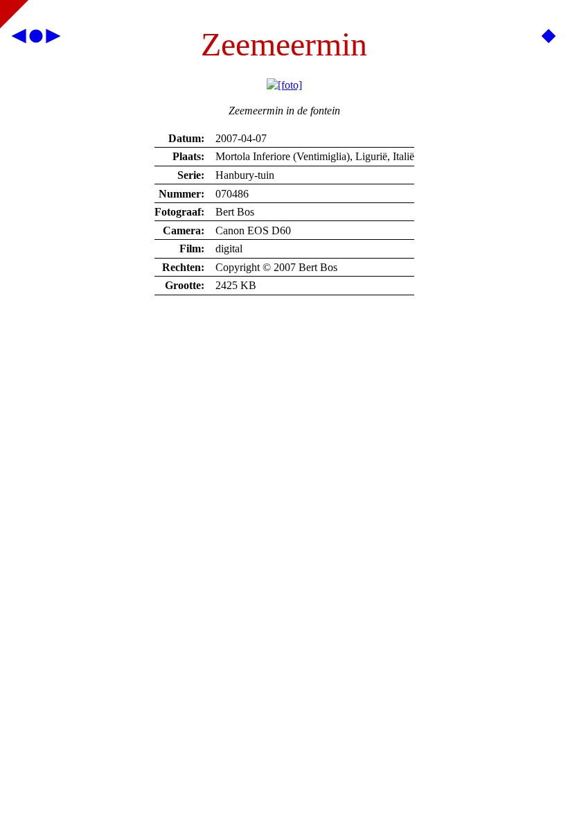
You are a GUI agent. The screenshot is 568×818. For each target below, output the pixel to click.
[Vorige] (19, 39)
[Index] (36, 39)
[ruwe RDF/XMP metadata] (548, 39)
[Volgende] (52, 39)
